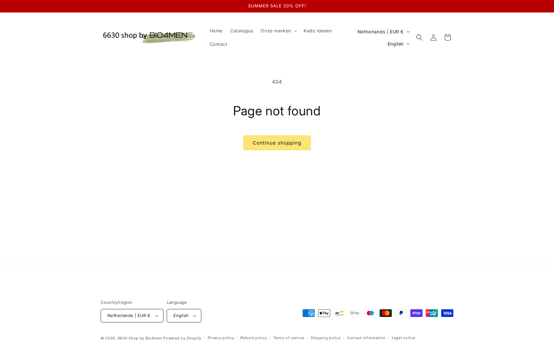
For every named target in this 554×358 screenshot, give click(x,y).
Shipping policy (326, 338)
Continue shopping (277, 143)
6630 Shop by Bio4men (140, 338)
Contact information (366, 338)
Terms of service (288, 338)
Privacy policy (221, 338)
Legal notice (403, 338)
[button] (278, 30)
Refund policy (253, 338)
